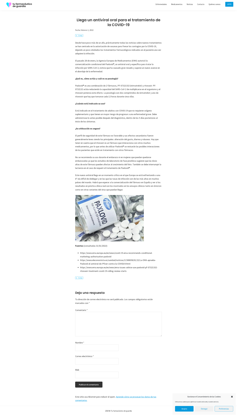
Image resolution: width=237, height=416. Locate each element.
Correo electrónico (84, 356)
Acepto (184, 409)
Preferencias (224, 409)
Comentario (81, 310)
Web (77, 369)
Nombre (79, 342)
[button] (232, 396)
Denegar (204, 409)
